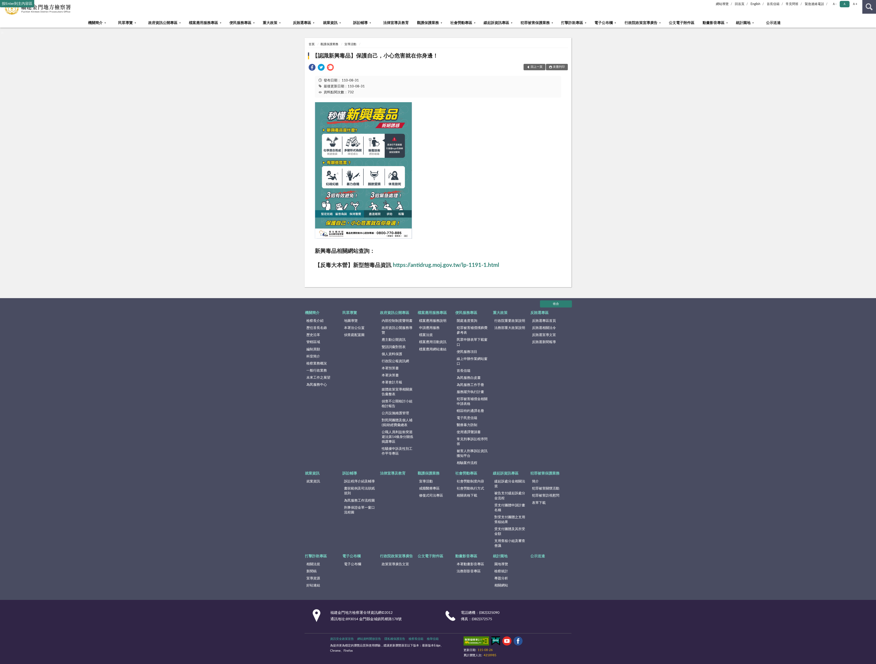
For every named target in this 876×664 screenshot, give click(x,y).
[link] (312, 68)
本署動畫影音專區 (470, 564)
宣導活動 (350, 44)
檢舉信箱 (433, 639)
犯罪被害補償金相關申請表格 (472, 401)
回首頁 (739, 4)
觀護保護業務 (428, 23)
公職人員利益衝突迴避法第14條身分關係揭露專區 (397, 436)
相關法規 (313, 564)
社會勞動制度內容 (470, 481)
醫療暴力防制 (467, 425)
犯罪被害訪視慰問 (545, 495)
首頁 (312, 44)
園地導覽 (501, 564)
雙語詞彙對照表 (394, 347)
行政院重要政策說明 (509, 321)
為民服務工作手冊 (470, 385)
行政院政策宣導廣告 (641, 23)
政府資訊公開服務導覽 (397, 330)
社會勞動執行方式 (470, 488)
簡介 (535, 481)
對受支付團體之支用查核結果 (509, 520)
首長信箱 (773, 4)
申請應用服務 (429, 328)
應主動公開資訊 (394, 339)
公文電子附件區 (681, 23)
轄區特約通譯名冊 (470, 411)
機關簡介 (95, 23)
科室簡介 (313, 356)
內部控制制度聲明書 (397, 321)
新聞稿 (311, 571)
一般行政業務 (316, 370)
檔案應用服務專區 (203, 23)
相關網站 (501, 585)
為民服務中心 (316, 384)
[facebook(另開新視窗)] (518, 641)
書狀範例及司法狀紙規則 (359, 491)
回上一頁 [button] (536, 66)
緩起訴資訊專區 (496, 23)
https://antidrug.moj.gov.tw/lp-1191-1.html (446, 265)
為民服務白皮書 (469, 378)
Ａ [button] (844, 4)
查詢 (869, 7)
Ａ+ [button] (854, 4)
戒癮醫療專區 (429, 488)
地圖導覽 (351, 321)
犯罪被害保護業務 (535, 23)
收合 (556, 303)
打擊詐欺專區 (572, 23)
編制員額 (313, 349)
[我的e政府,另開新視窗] (495, 641)
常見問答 (792, 4)
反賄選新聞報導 (544, 342)
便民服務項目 (467, 352)
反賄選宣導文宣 (544, 335)
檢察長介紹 (314, 321)
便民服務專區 (240, 23)
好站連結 (313, 585)
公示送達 (773, 23)
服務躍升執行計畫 (470, 392)
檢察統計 (501, 571)
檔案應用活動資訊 (432, 342)
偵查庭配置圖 (354, 335)
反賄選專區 (302, 23)
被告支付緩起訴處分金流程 (509, 496)
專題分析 (501, 578)
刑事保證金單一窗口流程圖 (359, 510)
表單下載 (539, 503)
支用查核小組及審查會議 (509, 543)
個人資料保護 (392, 354)
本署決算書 (390, 375)
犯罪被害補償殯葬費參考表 (472, 330)
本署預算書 (390, 368)
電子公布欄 (603, 23)
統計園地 (743, 23)
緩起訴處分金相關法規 (509, 484)
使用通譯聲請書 (469, 432)
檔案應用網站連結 (432, 349)
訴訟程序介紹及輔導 (359, 481)
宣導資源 (313, 578)
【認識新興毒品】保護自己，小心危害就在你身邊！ (375, 56)
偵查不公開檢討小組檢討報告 (397, 404)
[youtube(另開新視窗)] (506, 641)
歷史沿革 (313, 335)
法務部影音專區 (469, 571)
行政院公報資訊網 (395, 361)
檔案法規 (426, 335)
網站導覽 (722, 4)
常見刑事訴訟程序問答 (472, 441)
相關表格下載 (467, 495)
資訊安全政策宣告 (342, 639)
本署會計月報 (392, 382)
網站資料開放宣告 (369, 639)
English (755, 4)
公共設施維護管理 (395, 413)
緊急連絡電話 (814, 4)
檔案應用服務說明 (432, 321)
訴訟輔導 (360, 23)
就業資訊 (330, 23)
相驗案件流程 (467, 463)
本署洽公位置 (354, 328)
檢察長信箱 (416, 639)
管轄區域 (313, 342)
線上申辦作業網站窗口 (472, 361)
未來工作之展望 (318, 377)
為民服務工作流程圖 (359, 500)
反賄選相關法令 (544, 328)
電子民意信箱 (467, 418)
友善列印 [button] (559, 66)
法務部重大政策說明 (509, 328)
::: (2, 32)
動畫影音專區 (714, 23)
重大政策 (270, 23)
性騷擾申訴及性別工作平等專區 (397, 451)
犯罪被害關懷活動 (545, 488)
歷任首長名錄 (316, 328)
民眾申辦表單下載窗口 (472, 342)
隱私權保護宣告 (394, 639)
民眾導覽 (125, 23)
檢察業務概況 (316, 363)
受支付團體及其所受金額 (509, 531)
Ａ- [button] (834, 4)
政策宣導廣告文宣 (395, 564)
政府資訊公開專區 (162, 23)
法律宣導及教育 (396, 23)
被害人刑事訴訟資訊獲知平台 (472, 453)
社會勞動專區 (461, 23)
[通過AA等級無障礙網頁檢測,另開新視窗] (476, 641)
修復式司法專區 (431, 495)
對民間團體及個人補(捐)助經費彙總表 (397, 423)
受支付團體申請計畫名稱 (509, 508)
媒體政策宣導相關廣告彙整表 (397, 392)
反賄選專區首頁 (544, 321)
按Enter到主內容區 (17, 3)
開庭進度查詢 (467, 321)
